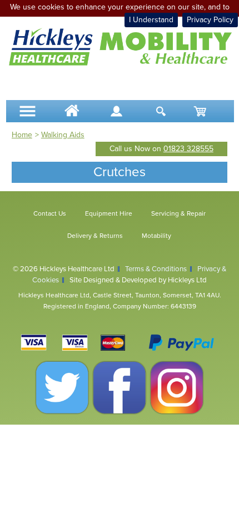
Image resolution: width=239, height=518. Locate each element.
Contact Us (49, 213)
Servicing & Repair (178, 213)
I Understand (151, 19)
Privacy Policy (210, 19)
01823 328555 (188, 148)
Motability (156, 236)
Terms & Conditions (156, 269)
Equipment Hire (108, 213)
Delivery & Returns (95, 236)
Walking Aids (62, 135)
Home (22, 135)
